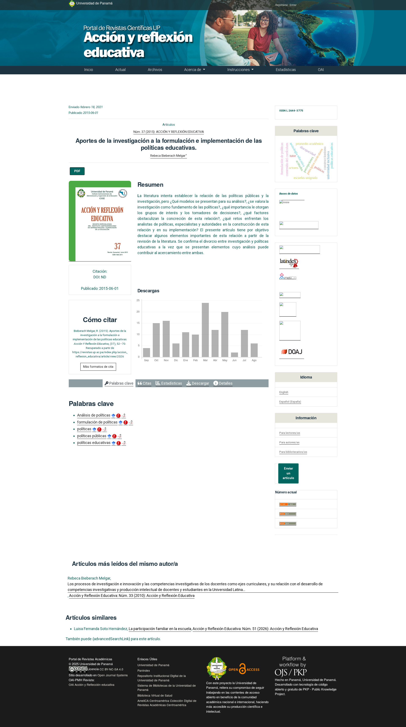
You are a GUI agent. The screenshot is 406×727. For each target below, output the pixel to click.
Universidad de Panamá (153, 665)
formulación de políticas (97, 422)
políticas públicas (91, 436)
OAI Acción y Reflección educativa (91, 684)
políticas (84, 429)
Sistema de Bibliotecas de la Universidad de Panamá (166, 687)
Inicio (88, 69)
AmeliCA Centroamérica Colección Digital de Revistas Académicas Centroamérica (166, 702)
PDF (77, 171)
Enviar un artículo (288, 473)
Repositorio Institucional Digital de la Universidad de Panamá (161, 678)
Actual (120, 69)
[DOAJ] (291, 352)
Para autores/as (289, 442)
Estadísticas (286, 69)
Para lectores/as (289, 432)
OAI (321, 69)
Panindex (143, 670)
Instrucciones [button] (239, 69)
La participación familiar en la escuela (160, 628)
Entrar (293, 5)
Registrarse (281, 5)
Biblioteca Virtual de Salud (154, 695)
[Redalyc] (299, 249)
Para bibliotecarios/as (293, 451)
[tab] (119, 383)
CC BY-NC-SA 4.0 (111, 669)
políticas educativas (94, 442)
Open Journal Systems (112, 675)
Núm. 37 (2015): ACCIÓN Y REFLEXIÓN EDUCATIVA (168, 132)
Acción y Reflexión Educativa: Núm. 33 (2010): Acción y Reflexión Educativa (132, 595)
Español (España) (290, 401)
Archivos (155, 69)
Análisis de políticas (93, 415)
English (283, 392)
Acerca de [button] (193, 69)
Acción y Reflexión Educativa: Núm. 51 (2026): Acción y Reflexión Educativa (255, 628)
